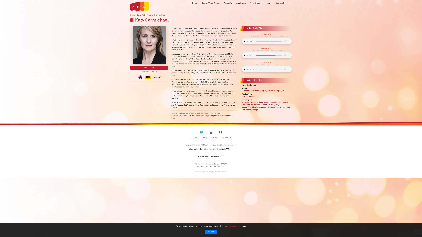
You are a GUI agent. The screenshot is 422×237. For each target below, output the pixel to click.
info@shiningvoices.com (213, 116)
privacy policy (235, 226)
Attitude (260, 102)
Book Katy (150, 67)
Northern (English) (259, 91)
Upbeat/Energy (252, 110)
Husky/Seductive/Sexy (270, 105)
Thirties (245, 96)
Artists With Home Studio (235, 3)
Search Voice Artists (211, 3)
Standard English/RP (276, 91)
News (269, 3)
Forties (251, 96)
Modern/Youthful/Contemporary (254, 107)
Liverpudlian (247, 91)
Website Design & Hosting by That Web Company (211, 172)
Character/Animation (272, 102)
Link (156, 71)
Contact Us (281, 3)
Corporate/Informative (251, 105)
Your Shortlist (256, 3)
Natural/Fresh (273, 107)
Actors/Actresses (249, 102)
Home (194, 3)
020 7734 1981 (189, 116)
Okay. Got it (211, 232)
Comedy (285, 102)
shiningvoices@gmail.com (212, 149)
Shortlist (146, 71)
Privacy (214, 138)
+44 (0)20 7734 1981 (200, 145)
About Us (194, 138)
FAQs (205, 138)
